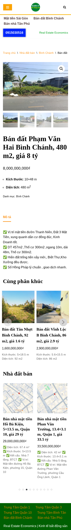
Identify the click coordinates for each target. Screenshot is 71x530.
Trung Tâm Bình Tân (51, 512)
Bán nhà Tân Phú (17, 23)
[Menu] (7, 7)
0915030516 (14, 32)
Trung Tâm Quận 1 (17, 507)
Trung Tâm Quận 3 (49, 507)
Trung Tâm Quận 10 (18, 512)
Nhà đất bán (27, 52)
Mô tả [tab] (7, 217)
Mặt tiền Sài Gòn (16, 18)
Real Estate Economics (20, 526)
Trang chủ (9, 52)
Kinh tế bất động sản (53, 526)
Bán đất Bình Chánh (49, 18)
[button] (61, 68)
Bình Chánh (46, 52)
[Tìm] (64, 7)
